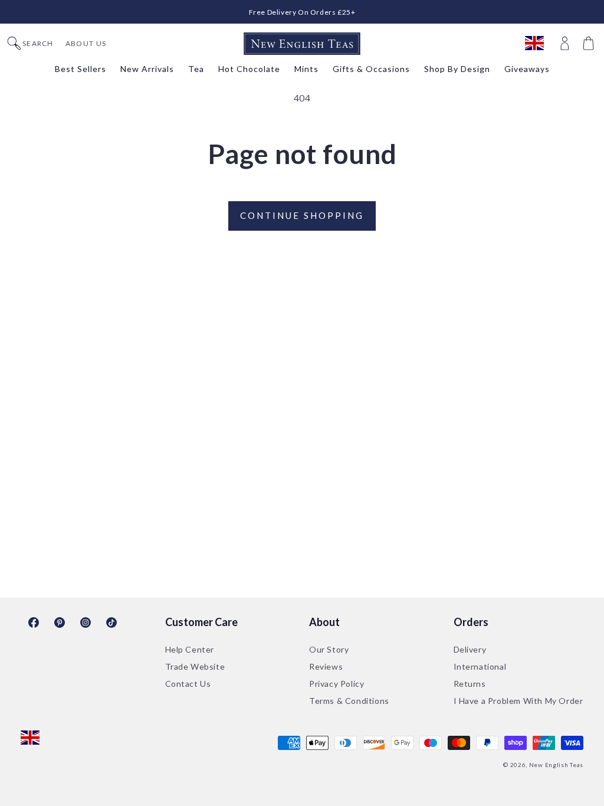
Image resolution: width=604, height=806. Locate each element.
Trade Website (195, 666)
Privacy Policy (336, 684)
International (480, 666)
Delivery (470, 649)
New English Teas (556, 764)
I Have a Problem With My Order (518, 701)
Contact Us (188, 684)
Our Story (329, 649)
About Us (85, 44)
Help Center (190, 649)
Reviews (326, 666)
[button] (590, 43)
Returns (470, 684)
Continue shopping (302, 215)
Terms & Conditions (349, 701)
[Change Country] (540, 43)
